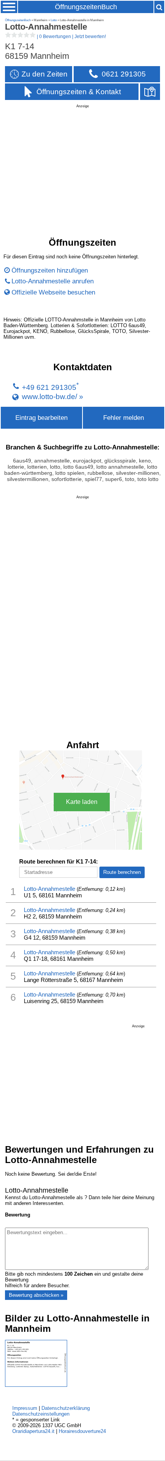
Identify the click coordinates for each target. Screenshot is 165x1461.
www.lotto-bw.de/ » (52, 396)
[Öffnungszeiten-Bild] (36, 1385)
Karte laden (81, 802)
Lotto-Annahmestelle (49, 888)
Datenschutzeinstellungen (40, 1414)
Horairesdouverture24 (82, 1431)
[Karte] (150, 91)
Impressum (24, 1408)
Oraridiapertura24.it (33, 1431)
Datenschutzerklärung (65, 1408)
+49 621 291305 (49, 387)
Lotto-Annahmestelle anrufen (53, 281)
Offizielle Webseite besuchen (53, 292)
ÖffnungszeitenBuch (86, 7)
